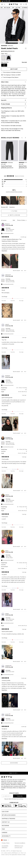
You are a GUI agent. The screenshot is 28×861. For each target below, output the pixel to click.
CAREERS (4, 832)
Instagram (5, 825)
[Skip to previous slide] (22, 137)
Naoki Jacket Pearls (10, 230)
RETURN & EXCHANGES (8, 815)
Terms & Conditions (20, 843)
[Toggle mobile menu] (2, 4)
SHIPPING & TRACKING (8, 818)
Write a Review (17, 215)
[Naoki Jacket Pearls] (3, 58)
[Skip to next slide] (25, 137)
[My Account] (24, 4)
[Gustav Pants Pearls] (9, 150)
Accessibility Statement (5, 846)
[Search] (4, 4)
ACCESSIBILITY (6, 836)
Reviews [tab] (4, 207)
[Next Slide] (26, 200)
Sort (14, 220)
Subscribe (19, 796)
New (2, 7)
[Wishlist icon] (21, 4)
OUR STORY (5, 811)
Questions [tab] (12, 207)
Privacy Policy (5, 843)
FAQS (3, 829)
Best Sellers (7, 7)
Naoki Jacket (9, 382)
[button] (7, 45)
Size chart (24, 62)
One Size (4, 65)
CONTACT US (5, 822)
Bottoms (18, 7)
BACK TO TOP (13, 773)
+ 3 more (20, 754)
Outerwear (24, 7)
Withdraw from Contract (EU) (19, 846)
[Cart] (26, 4)
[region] (14, 200)
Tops (13, 7)
